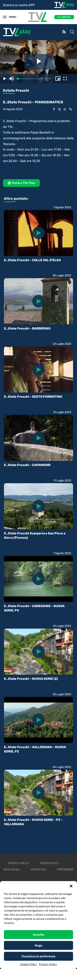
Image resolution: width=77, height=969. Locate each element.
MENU (10, 16)
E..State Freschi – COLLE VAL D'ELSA (32, 260)
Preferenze (65, 869)
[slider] (35, 78)
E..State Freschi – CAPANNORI (27, 465)
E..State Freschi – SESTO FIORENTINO (33, 396)
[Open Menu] (5, 17)
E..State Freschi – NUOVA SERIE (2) (31, 679)
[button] (71, 886)
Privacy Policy (48, 964)
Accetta (38, 934)
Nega (38, 945)
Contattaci (38, 869)
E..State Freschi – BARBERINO (27, 328)
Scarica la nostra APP (19, 5)
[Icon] (38, 233)
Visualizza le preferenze (38, 956)
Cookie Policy (28, 964)
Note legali (11, 869)
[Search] (72, 32)
